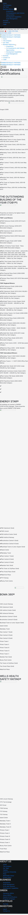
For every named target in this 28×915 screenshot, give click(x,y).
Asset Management (12, 54)
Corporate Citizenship (9, 872)
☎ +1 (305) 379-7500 (11, 31)
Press (4, 874)
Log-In (5, 909)
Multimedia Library (8, 875)
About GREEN (7, 895)
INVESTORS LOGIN (5, 33)
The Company (7, 40)
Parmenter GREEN (8, 893)
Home (5, 39)
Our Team (6, 42)
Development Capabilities (13, 52)
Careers (5, 870)
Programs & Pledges (9, 899)
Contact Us (6, 57)
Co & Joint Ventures (9, 886)
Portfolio (5, 55)
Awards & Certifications (10, 897)
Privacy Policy (7, 877)
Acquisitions (9, 46)
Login (4, 59)
